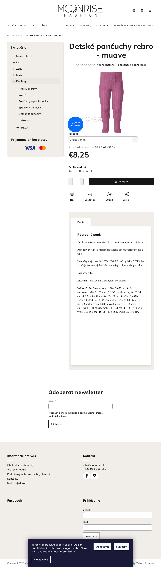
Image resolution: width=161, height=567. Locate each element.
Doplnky (21, 81)
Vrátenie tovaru (16, 469)
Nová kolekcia (24, 56)
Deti (18, 62)
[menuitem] (17, 25)
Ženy (19, 68)
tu (73, 551)
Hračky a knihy (28, 88)
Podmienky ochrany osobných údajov (30, 474)
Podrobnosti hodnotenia (131, 64)
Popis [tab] (80, 222)
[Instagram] (94, 475)
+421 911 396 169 (94, 468)
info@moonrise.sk (94, 465)
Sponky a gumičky (30, 107)
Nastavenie (41, 559)
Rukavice (24, 120)
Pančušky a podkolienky (33, 101)
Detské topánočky (30, 113)
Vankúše (24, 95)
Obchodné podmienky (20, 465)
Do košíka (123, 181)
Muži (19, 74)
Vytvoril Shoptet (145, 563)
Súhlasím (121, 546)
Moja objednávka (17, 483)
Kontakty (12, 478)
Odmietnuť (102, 546)
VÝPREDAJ (22, 127)
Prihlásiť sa (56, 424)
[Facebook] (86, 475)
